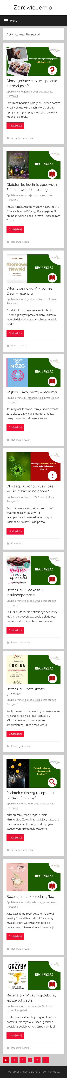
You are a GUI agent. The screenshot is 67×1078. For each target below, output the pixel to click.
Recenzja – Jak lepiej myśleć (30, 896)
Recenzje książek (20, 241)
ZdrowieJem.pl (33, 7)
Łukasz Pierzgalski (17, 1010)
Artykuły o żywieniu (22, 138)
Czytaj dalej (15, 125)
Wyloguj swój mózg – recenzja (32, 392)
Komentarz (17, 543)
